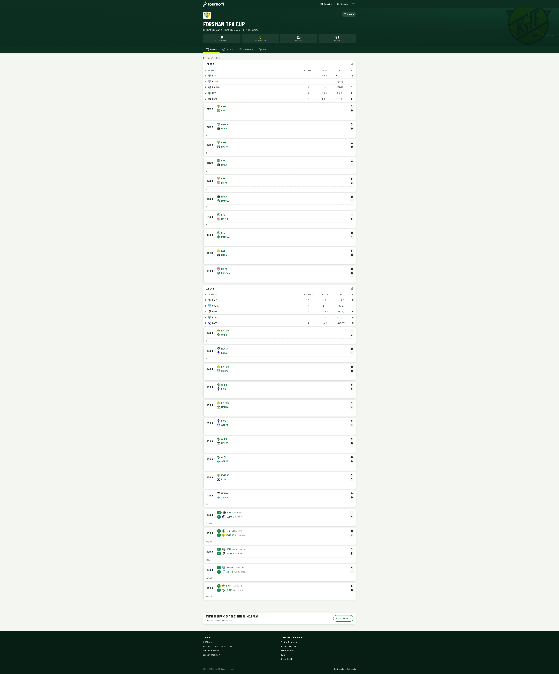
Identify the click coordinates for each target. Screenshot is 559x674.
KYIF (214, 75)
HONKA (215, 311)
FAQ (283, 654)
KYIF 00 (215, 317)
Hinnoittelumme (288, 646)
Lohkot (213, 49)
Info (265, 49)
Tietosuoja (351, 669)
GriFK (214, 300)
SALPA (215, 305)
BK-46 (215, 81)
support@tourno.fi (211, 654)
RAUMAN (216, 87)
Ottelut (230, 49)
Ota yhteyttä (287, 659)
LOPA (214, 323)
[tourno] (213, 4)
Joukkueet (248, 49)
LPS (214, 93)
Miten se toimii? (288, 650)
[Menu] (353, 4)
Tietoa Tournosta (289, 642)
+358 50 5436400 (211, 650)
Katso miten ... (343, 618)
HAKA (214, 99)
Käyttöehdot (339, 669)
